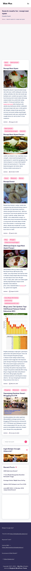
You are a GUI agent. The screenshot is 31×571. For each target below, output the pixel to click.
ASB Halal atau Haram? (10, 471)
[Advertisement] (15, 40)
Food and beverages (11, 131)
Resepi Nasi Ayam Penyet (14, 134)
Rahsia (21, 178)
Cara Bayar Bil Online (11, 297)
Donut (6, 178)
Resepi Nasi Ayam (11, 68)
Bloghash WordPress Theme (18, 568)
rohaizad (22, 285)
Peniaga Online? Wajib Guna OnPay (14, 480)
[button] (26, 442)
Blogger (12, 239)
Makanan (8, 65)
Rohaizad (16, 390)
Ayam (6, 62)
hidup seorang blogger (12, 242)
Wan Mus (7, 3)
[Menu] (28, 3)
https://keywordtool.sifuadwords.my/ (12, 547)
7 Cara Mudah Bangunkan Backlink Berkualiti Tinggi (14, 475)
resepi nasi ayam (8, 104)
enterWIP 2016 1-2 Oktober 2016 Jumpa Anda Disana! (14, 489)
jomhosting (8, 300)
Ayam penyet (14, 62)
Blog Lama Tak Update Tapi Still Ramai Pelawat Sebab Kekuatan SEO (15, 309)
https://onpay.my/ (9, 559)
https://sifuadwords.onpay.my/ (19, 534)
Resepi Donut (9, 182)
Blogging (7, 390)
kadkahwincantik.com (12, 303)
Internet (22, 131)
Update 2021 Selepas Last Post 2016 (15, 484)
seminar (23, 390)
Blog (6, 239)
